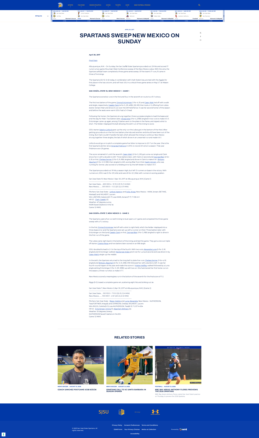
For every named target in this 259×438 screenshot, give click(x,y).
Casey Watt (149, 103)
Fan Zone (81, 5)
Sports (70, 5)
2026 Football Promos (142, 5)
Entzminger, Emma (103, 309)
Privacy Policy (117, 425)
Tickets (118, 5)
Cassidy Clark (113, 105)
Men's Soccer (63, 386)
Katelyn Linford (105, 130)
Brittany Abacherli (106, 263)
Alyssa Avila (125, 119)
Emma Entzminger (124, 103)
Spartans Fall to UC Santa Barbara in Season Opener (126, 390)
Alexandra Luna (150, 249)
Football (159, 386)
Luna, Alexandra (131, 301)
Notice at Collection (149, 429)
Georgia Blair (159, 157)
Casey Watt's (94, 255)
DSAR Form (118, 429)
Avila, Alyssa (131, 192)
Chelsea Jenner (105, 159)
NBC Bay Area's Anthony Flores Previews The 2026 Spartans (176, 390)
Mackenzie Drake (123, 252)
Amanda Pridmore (118, 146)
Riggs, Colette (115, 301)
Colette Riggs (103, 244)
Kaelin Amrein (150, 162)
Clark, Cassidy (100, 200)
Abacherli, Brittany (121, 309)
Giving (108, 5)
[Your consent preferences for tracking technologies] (3, 434)
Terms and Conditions (150, 425)
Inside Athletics (95, 5)
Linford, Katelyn (116, 192)
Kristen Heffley (141, 266)
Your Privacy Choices (132, 429)
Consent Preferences (132, 425)
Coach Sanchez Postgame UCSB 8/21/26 (77, 390)
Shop (127, 5)
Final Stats (93, 61)
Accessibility (134, 434)
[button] (51, 16)
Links (64, 21)
